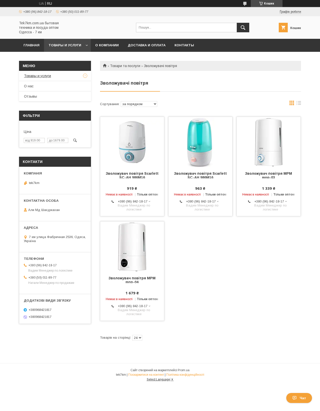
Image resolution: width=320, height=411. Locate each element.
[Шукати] (243, 27)
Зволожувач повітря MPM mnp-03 (268, 175)
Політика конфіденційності (185, 374)
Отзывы (30, 96)
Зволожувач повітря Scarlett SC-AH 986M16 (132, 175)
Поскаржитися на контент (146, 374)
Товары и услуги (64, 45)
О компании (107, 45)
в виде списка (298, 104)
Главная (32, 45)
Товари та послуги (125, 66)
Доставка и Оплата (147, 45)
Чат (303, 398)
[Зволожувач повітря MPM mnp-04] (132, 247)
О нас (29, 86)
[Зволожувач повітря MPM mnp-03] (268, 142)
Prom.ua (184, 370)
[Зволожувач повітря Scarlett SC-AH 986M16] (132, 142)
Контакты (184, 45)
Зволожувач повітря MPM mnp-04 (132, 280)
